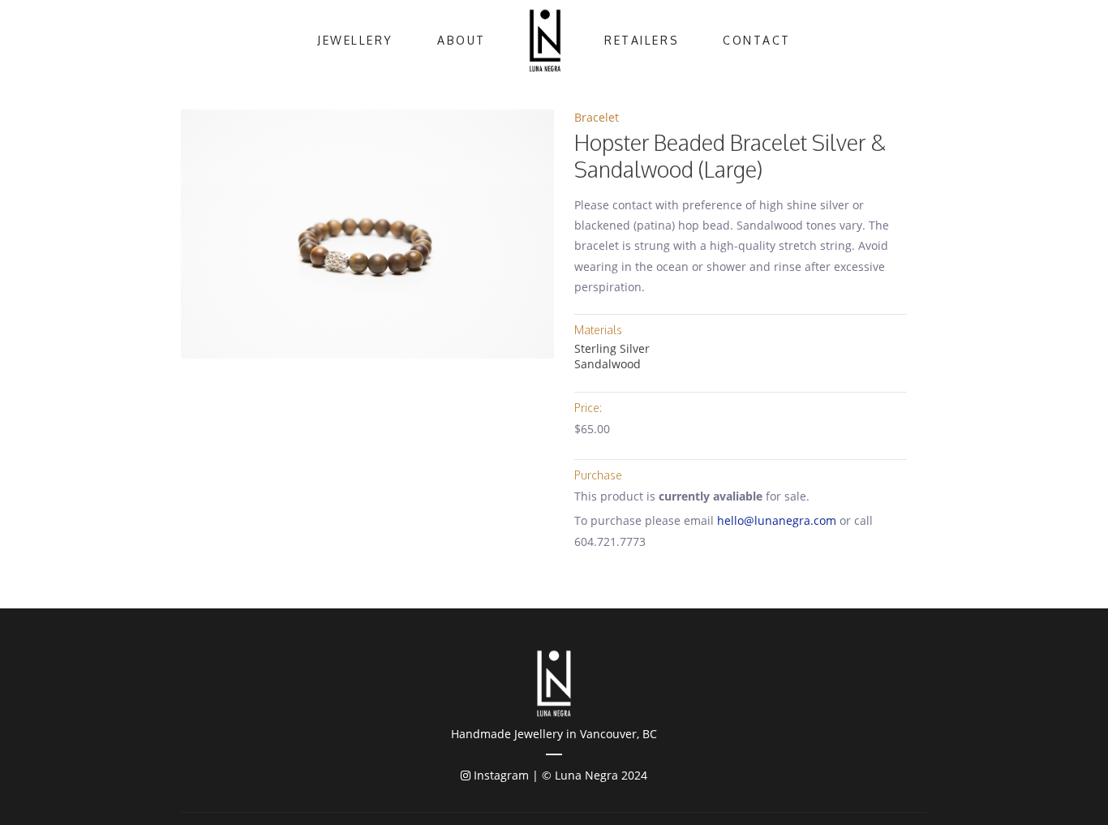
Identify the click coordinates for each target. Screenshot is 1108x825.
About (461, 40)
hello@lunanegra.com (776, 520)
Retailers (641, 40)
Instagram (499, 775)
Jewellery (355, 40)
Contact (757, 40)
